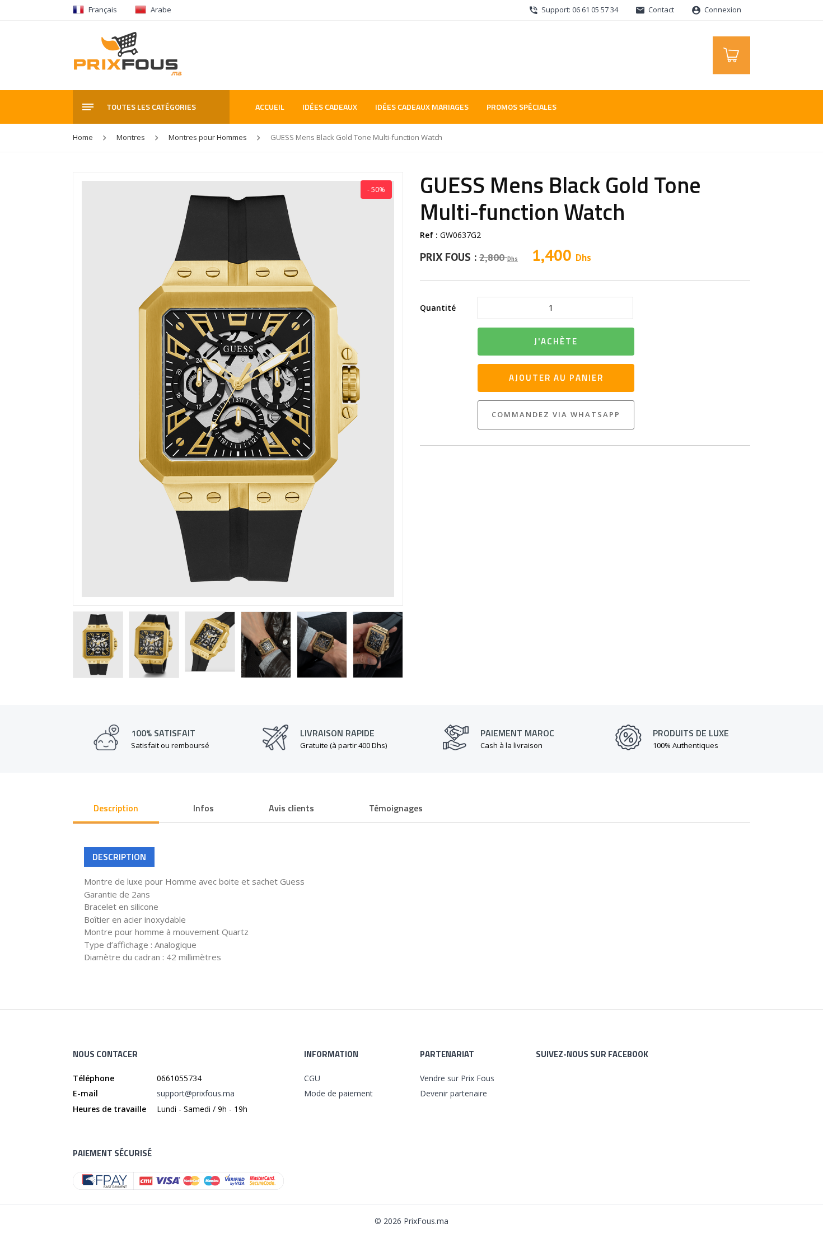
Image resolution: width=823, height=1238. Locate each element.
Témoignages (396, 808)
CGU (312, 1078)
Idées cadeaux (329, 107)
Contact (660, 9)
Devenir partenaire (453, 1093)
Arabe (161, 9)
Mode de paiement (338, 1093)
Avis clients (291, 808)
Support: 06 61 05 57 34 (579, 9)
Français (102, 9)
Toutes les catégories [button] (151, 107)
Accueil (269, 107)
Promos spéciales (522, 107)
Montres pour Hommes (208, 137)
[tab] (116, 809)
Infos (203, 808)
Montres (130, 137)
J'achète (556, 341)
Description (115, 808)
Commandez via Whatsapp (556, 414)
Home (83, 137)
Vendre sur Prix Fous (457, 1078)
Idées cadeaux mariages (422, 107)
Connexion (722, 9)
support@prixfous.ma (196, 1093)
